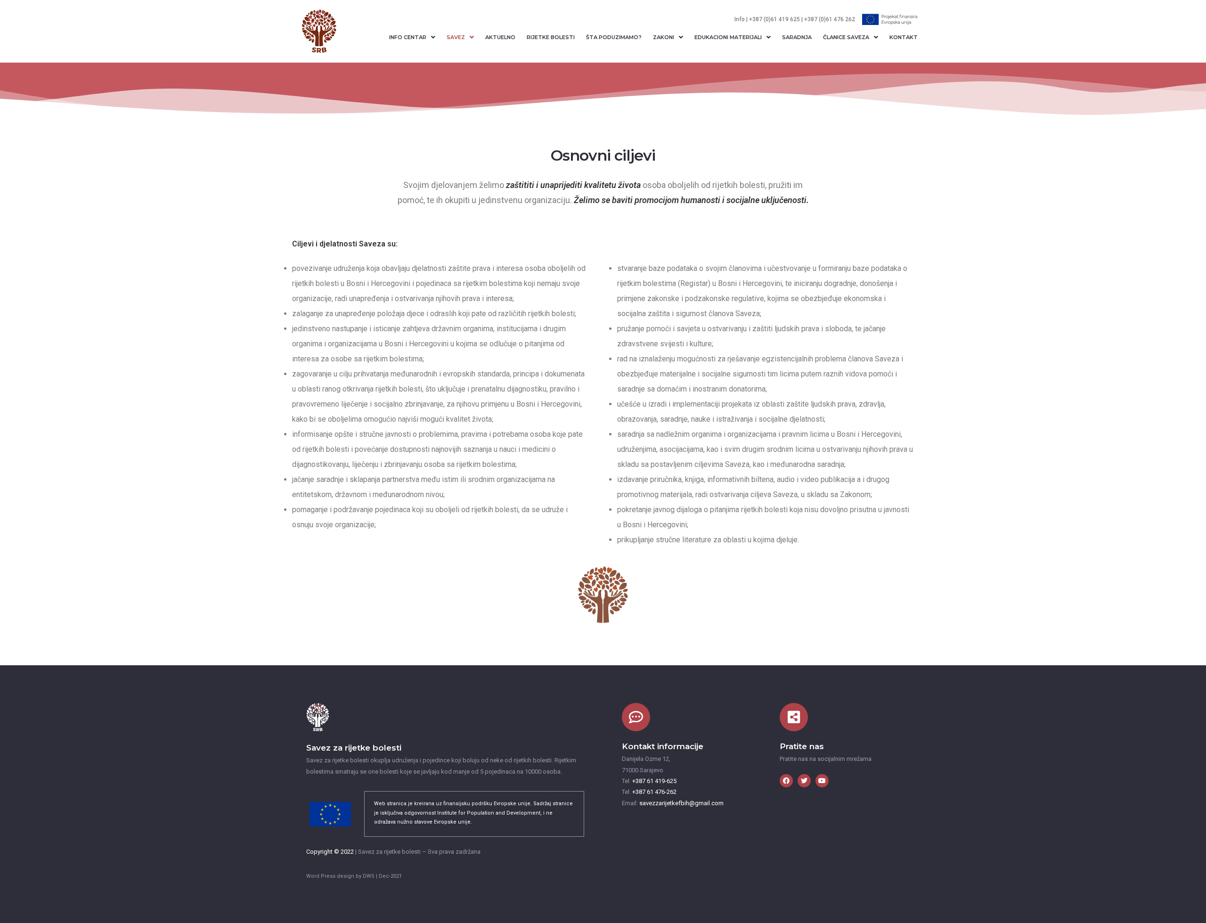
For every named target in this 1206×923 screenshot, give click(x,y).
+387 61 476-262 (653, 791)
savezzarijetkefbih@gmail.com (681, 803)
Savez (456, 37)
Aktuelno (500, 37)
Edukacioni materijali (728, 37)
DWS (369, 876)
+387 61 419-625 (653, 780)
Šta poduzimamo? (614, 37)
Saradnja (797, 37)
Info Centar (407, 37)
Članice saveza (846, 37)
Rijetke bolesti (551, 37)
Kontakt (903, 37)
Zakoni (663, 37)
